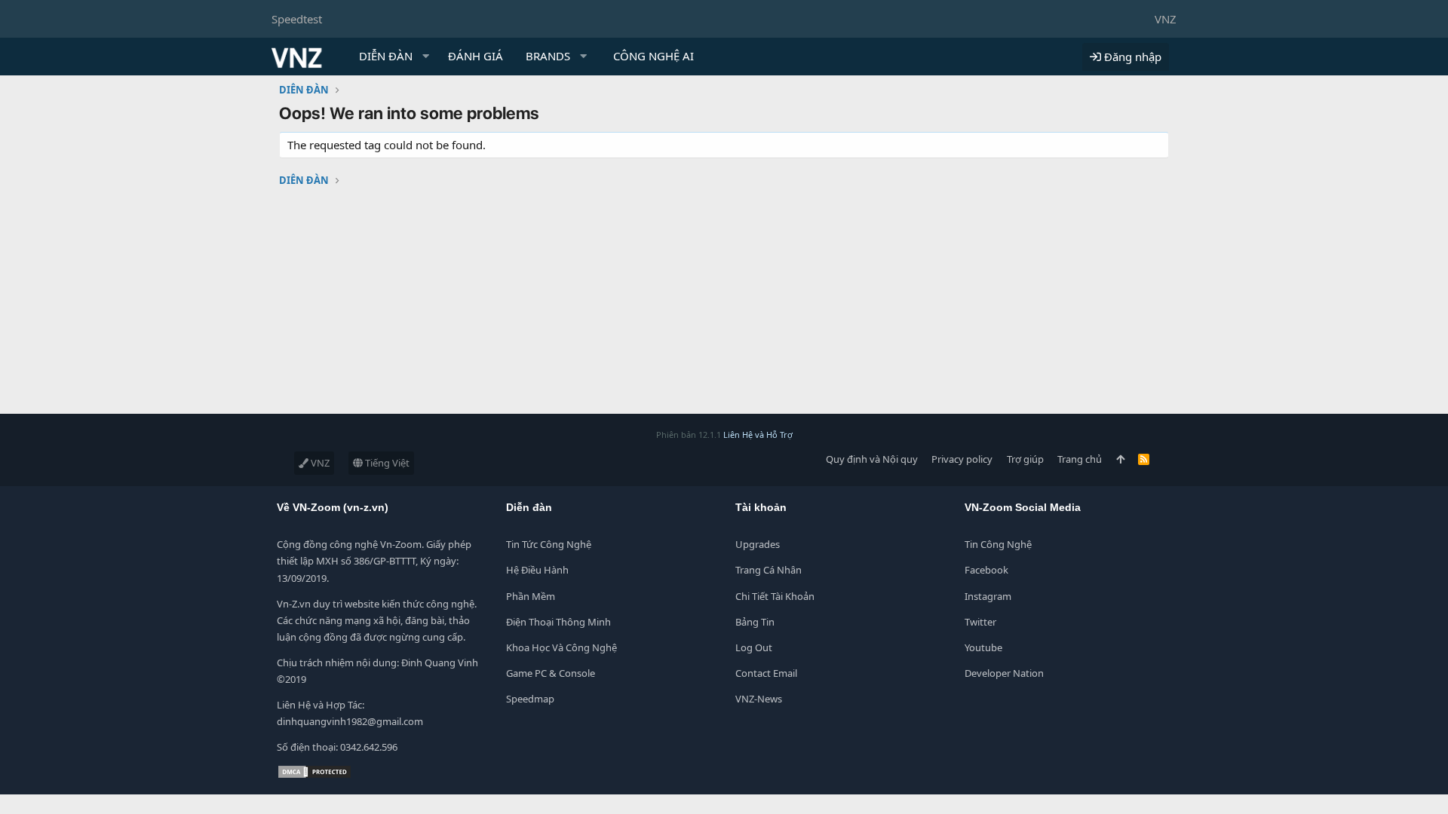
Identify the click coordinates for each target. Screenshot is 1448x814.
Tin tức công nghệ (548, 544)
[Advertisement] (452, 308)
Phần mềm (530, 596)
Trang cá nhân (768, 570)
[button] (426, 56)
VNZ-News (758, 698)
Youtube (983, 647)
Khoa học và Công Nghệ (561, 647)
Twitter (980, 622)
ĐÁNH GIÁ (475, 55)
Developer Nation (1004, 673)
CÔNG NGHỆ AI (653, 55)
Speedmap (530, 698)
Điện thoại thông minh (558, 622)
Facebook (986, 570)
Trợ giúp (1025, 459)
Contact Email (766, 673)
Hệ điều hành (537, 570)
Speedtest (297, 18)
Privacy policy (961, 459)
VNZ (1165, 18)
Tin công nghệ (998, 544)
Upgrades (757, 544)
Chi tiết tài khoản (774, 596)
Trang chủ (1079, 459)
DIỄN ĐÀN (386, 55)
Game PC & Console (550, 673)
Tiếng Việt (386, 463)
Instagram (988, 596)
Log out (753, 647)
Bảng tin (755, 622)
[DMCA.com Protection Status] (314, 775)
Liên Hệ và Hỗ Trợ (758, 434)
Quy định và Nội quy (872, 459)
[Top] (1120, 459)
